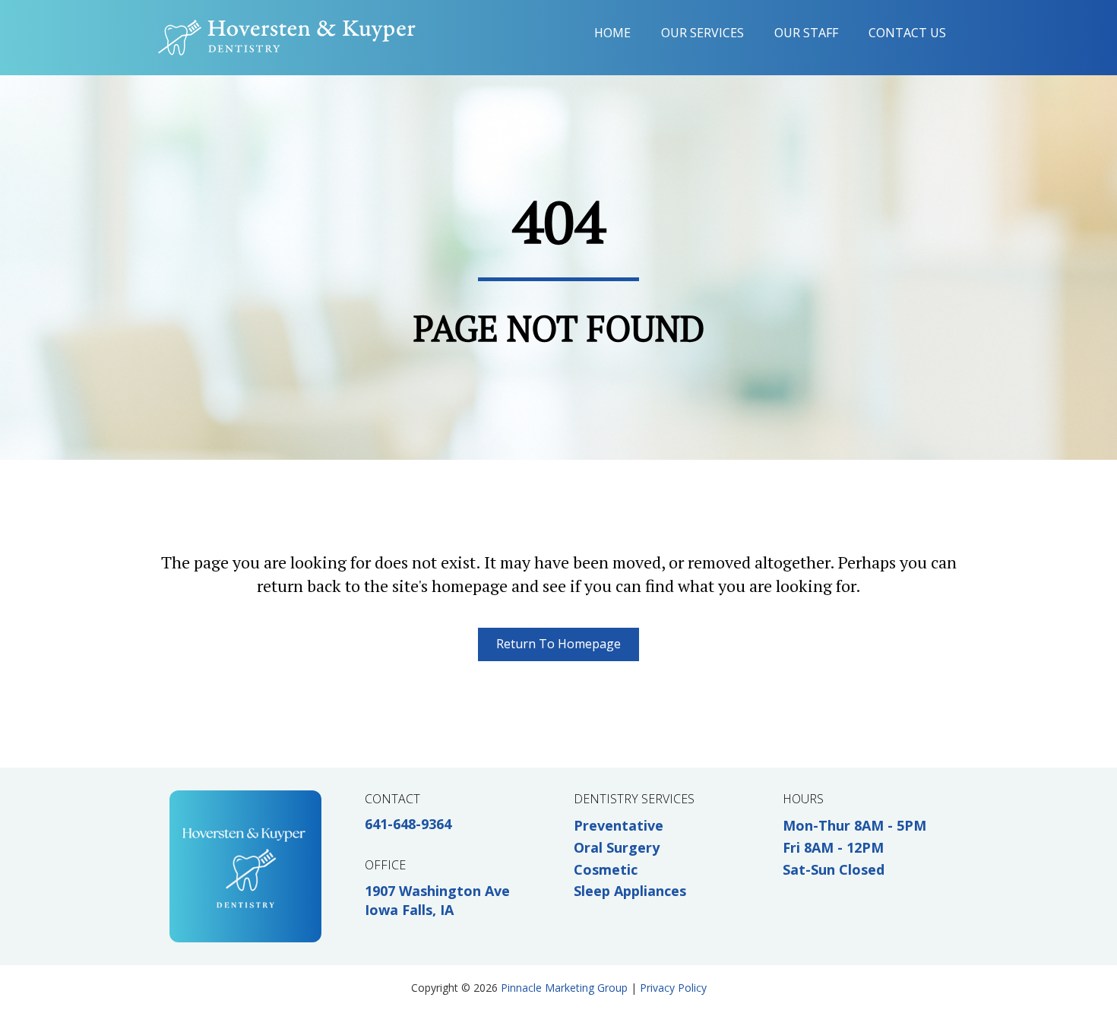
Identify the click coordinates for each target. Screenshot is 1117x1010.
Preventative (618, 825)
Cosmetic (606, 869)
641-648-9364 (408, 824)
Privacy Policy (673, 987)
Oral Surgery (617, 847)
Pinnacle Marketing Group (564, 987)
